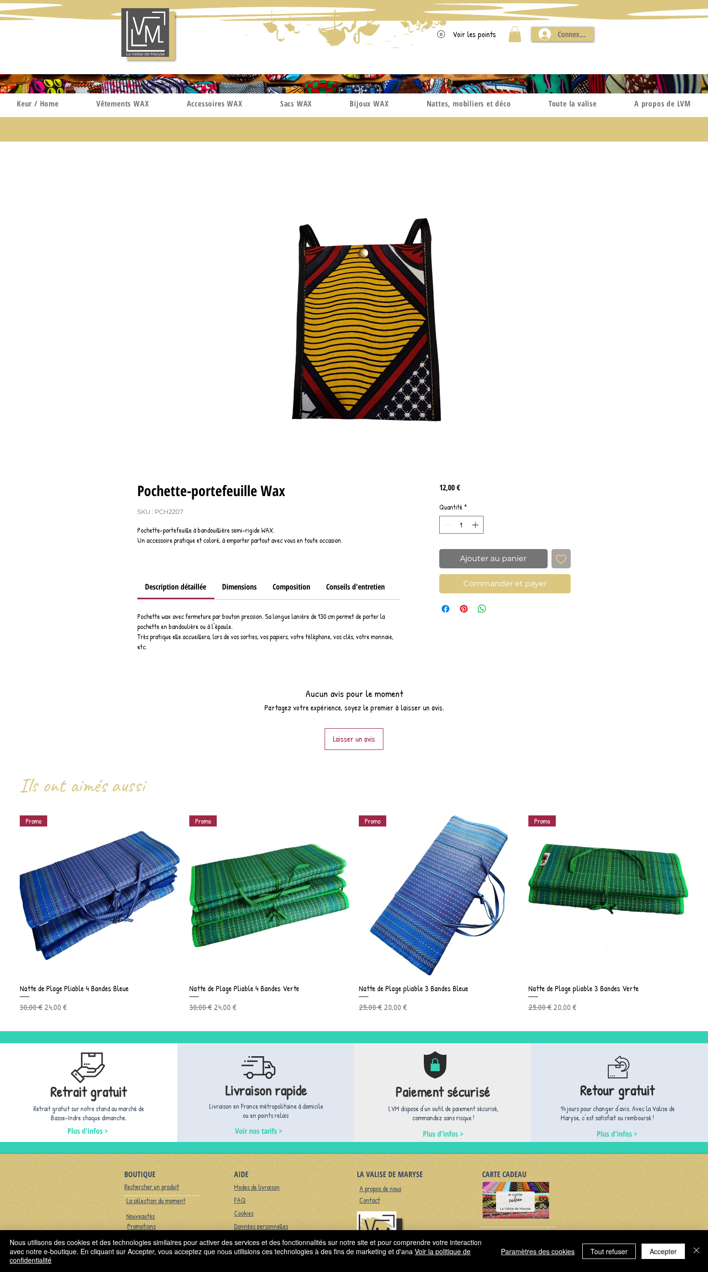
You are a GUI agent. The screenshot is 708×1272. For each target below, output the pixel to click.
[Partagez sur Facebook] (445, 609)
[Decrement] (447, 524)
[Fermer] (696, 1251)
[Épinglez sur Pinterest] (464, 609)
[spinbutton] (461, 524)
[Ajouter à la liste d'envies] (561, 558)
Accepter (663, 1251)
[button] (515, 34)
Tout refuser (609, 1251)
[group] (354, 914)
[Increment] (476, 524)
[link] (175, 586)
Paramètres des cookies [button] (538, 1251)
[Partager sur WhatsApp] (482, 609)
